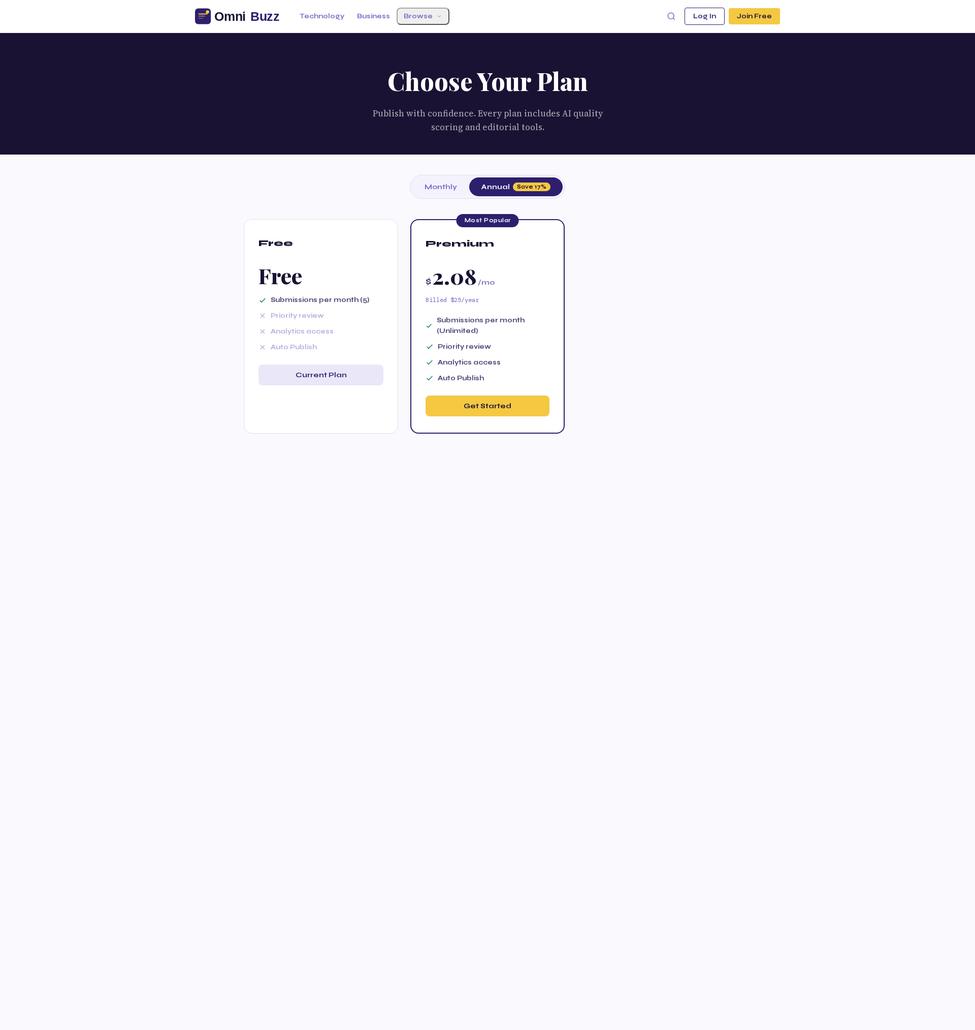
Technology (322, 16)
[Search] (671, 16)
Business (373, 16)
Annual (513, 187)
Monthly (441, 187)
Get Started (487, 406)
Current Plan (321, 375)
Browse (418, 16)
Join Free (754, 16)
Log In (704, 16)
